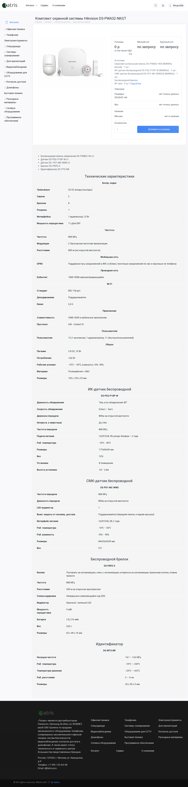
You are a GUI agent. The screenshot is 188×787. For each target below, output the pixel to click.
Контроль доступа (16, 81)
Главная (38, 22)
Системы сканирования (11, 54)
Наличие (119, 111)
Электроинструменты (15, 40)
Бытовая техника (13, 93)
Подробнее (135, 83)
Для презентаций (15, 61)
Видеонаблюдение (16, 67)
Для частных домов (81, 22)
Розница (119, 42)
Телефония (12, 35)
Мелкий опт (143, 42)
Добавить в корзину (159, 129)
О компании (147, 750)
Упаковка (119, 89)
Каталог (14, 22)
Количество (121, 123)
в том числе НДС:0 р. (123, 52)
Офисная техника (15, 29)
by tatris (55, 782)
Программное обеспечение (12, 119)
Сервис (120, 750)
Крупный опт (166, 42)
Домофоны (12, 87)
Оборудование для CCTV (15, 74)
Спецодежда (13, 46)
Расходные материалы (11, 101)
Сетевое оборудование (12, 110)
